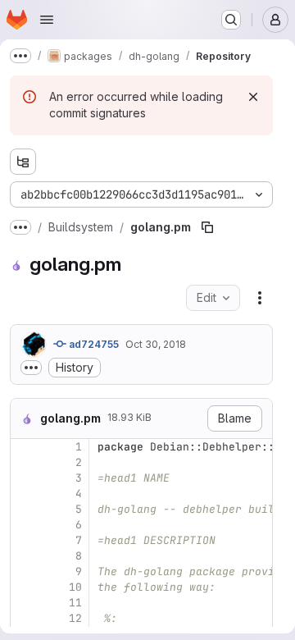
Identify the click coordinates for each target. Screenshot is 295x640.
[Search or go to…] (231, 20)
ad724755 (92, 344)
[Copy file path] (207, 227)
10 (75, 587)
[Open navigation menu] (47, 20)
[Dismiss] (253, 97)
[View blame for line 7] (24, 540)
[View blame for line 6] (24, 525)
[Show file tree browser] (23, 162)
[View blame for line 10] (24, 587)
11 (75, 603)
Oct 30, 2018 (155, 344)
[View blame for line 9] (24, 571)
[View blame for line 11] (24, 602)
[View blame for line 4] (24, 493)
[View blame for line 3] (24, 478)
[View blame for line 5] (24, 509)
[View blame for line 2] (24, 462)
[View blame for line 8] (24, 556)
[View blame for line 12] (24, 618)
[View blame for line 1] (24, 447)
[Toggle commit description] (31, 367)
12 (75, 618)
